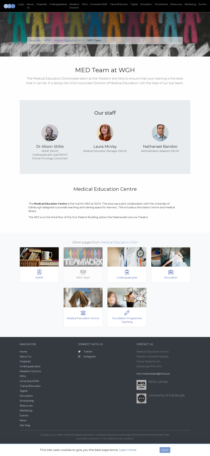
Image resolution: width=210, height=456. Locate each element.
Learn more (127, 450)
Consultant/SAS (98, 4)
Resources (176, 4)
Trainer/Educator (119, 4)
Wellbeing (190, 4)
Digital (134, 4)
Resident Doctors (74, 6)
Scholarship (161, 4)
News (23, 420)
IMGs (84, 4)
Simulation (146, 4)
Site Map (25, 425)
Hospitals (41, 4)
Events (202, 4)
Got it (165, 449)
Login (21, 4)
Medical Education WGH (69, 40)
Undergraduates (58, 4)
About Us (30, 6)
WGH (47, 40)
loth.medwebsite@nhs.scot (153, 373)
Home (23, 351)
